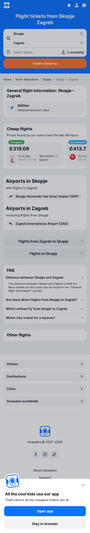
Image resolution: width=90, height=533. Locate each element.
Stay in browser (45, 523)
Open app (45, 511)
